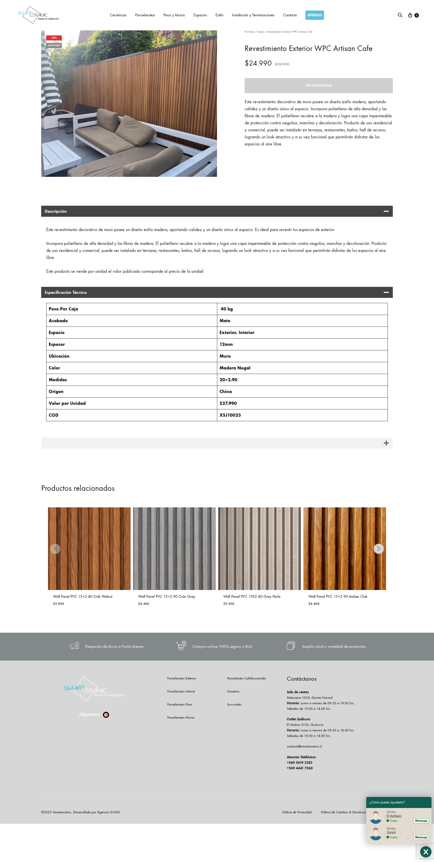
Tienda (260, 31)
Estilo (219, 15)
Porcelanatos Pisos (179, 704)
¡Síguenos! (90, 714)
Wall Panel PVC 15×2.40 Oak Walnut (82, 596)
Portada (249, 31)
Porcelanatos (145, 15)
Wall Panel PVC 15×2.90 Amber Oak (337, 596)
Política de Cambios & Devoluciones (346, 812)
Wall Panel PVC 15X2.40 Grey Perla (251, 596)
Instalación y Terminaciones (253, 15)
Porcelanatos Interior (181, 691)
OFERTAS (314, 15)
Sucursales (234, 704)
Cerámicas (118, 15)
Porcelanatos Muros (180, 717)
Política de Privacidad (296, 812)
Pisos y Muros (174, 15)
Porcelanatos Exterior (181, 678)
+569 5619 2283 (299, 763)
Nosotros (233, 691)
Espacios (200, 15)
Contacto (290, 15)
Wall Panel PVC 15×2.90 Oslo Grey (166, 596)
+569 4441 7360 (300, 768)
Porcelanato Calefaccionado (246, 678)
